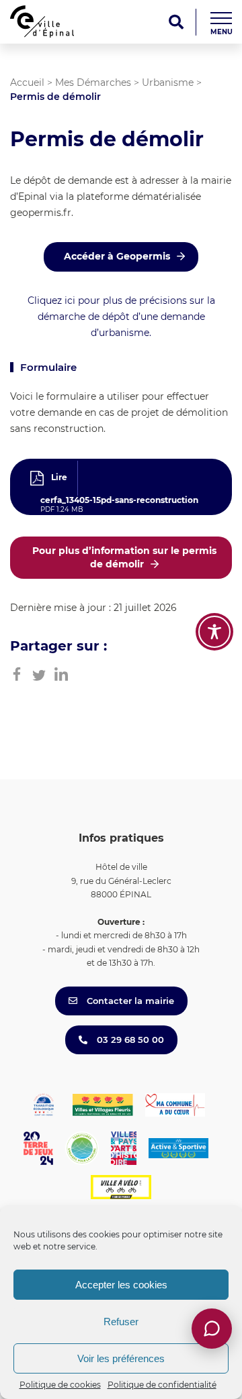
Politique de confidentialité (162, 1385)
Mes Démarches (93, 82)
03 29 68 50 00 (129, 1039)
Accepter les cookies (121, 1284)
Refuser (121, 1321)
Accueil (27, 82)
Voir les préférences (121, 1358)
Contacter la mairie (129, 1000)
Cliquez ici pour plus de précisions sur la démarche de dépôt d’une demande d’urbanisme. (121, 316)
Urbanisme (168, 82)
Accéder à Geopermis (117, 256)
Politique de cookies (60, 1385)
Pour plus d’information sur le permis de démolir (124, 557)
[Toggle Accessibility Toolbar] (214, 631)
